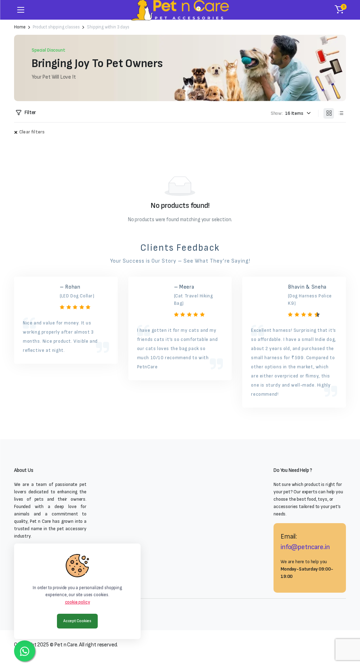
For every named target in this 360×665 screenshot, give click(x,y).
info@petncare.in (305, 547)
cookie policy (77, 602)
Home (19, 27)
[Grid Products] (328, 113)
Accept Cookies (77, 621)
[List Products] (340, 113)
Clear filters (32, 132)
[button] (339, 10)
